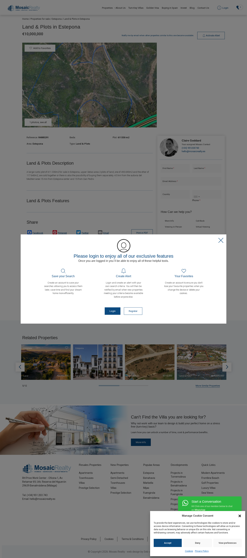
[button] (240, 516)
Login (113, 311)
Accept (167, 543)
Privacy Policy (202, 551)
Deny (197, 543)
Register (133, 311)
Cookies (189, 551)
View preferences (228, 543)
